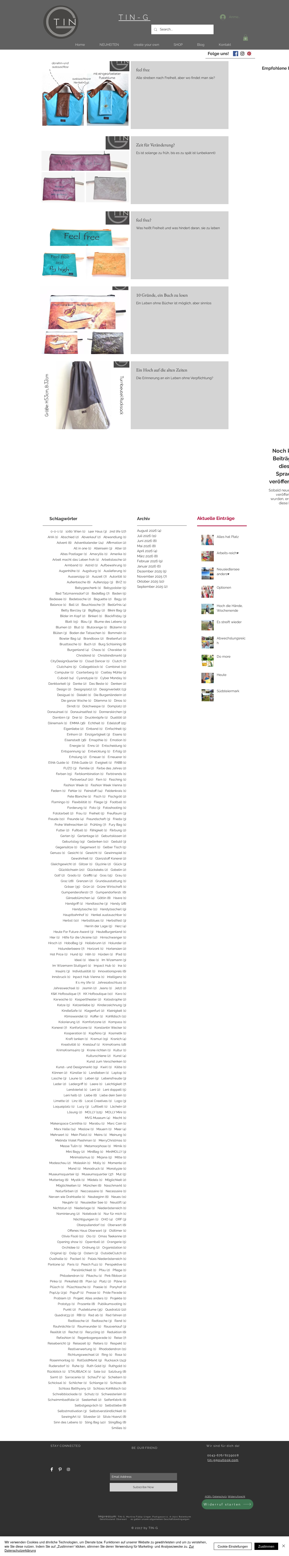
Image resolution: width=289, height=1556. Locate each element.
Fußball (79, 830)
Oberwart (117, 1225)
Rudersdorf (59, 1366)
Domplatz (116, 706)
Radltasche (78, 1321)
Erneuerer (117, 757)
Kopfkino (97, 1033)
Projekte (118, 1298)
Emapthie (98, 740)
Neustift (118, 1202)
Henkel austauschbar (108, 915)
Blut (79, 627)
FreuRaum (116, 813)
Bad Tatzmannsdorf (72, 593)
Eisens (119, 734)
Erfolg (119, 751)
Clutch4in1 (67, 667)
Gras (106, 875)
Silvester (91, 1416)
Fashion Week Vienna (108, 785)
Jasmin (89, 988)
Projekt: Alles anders (90, 1298)
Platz (105, 1281)
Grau (120, 875)
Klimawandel (76, 1016)
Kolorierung (69, 1022)
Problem (62, 1298)
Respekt (118, 1343)
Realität (58, 1332)
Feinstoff (93, 791)
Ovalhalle (58, 1259)
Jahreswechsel (66, 988)
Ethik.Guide (82, 762)
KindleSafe (72, 1010)
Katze (63, 1005)
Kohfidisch (116, 1016)
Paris (73, 1264)
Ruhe (78, 1366)
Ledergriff (78, 1084)
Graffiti (90, 875)
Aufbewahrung (113, 565)
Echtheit (96, 723)
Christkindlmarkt (112, 655)
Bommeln (117, 633)
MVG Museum (97, 1118)
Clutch (119, 661)
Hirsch (55, 943)
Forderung (77, 807)
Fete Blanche (79, 796)
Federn (58, 791)
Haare (119, 898)
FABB (120, 762)
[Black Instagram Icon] (242, 53)
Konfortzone (81, 1027)
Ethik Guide (58, 762)
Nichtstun (62, 1208)
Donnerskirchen (112, 712)
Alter (120, 548)
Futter (62, 830)
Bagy (120, 599)
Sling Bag (95, 1422)
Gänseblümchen (80, 898)
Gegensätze (66, 847)
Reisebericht (59, 1343)
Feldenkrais (115, 791)
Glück (120, 864)
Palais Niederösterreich (107, 1259)
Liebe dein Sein (113, 1095)
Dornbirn (61, 717)
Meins (100, 1134)
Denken (118, 683)
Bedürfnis (117, 604)
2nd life (118, 531)
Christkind (85, 655)
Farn (101, 779)
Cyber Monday (113, 678)
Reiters (100, 1343)
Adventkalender (89, 542)
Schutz (91, 1394)
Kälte (120, 1067)
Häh (90, 954)
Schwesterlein (113, 1394)
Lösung (74, 1112)
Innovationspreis (112, 971)
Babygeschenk (88, 588)
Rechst (75, 1332)
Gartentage (87, 836)
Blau (86, 621)
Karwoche (63, 999)
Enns (93, 745)
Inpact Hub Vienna (88, 977)
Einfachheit (115, 729)
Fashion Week (76, 785)
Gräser (72, 886)
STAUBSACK (79, 1371)
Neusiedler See (94, 1202)
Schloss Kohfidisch (109, 1388)
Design (64, 689)
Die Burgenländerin (110, 695)
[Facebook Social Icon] (235, 53)
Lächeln (118, 1106)
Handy (118, 903)
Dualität (118, 717)
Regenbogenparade (94, 1337)
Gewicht (94, 853)
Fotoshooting (114, 807)
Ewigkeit (103, 762)
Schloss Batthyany (75, 1388)
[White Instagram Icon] (68, 1469)
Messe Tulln (71, 1146)
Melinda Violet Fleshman (75, 1140)
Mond (74, 1168)
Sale (100, 1371)
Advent (64, 542)
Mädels (94, 1180)
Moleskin (81, 1163)
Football (118, 802)
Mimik (120, 1146)
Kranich (118, 1039)
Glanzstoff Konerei (110, 858)
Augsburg (91, 571)
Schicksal (57, 1383)
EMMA (77, 723)
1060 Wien (75, 531)
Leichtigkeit (115, 1084)
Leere (96, 1084)
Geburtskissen (113, 836)
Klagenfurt (94, 1010)
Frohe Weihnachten (71, 824)
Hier (55, 937)
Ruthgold (117, 1366)
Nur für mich (115, 1213)
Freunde (75, 819)
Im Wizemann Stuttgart (71, 965)
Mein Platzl (81, 1134)
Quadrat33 (64, 1315)
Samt (56, 1377)
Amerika (118, 554)
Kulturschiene (98, 1056)
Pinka (56, 1281)
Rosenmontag (62, 1360)
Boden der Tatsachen (87, 633)
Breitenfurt (116, 638)
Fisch (99, 796)
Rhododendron (112, 1349)
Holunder (117, 943)
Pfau (104, 1270)
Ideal (80, 960)
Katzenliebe (84, 1005)
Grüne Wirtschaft (111, 886)
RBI (81, 1315)
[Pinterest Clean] (60, 1469)
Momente (117, 1163)
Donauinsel (57, 712)
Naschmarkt (115, 1185)
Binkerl (95, 616)
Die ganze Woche (76, 700)
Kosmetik (117, 1033)
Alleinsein (103, 548)
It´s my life (85, 982)
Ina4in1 (63, 971)
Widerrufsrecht (236, 1496)
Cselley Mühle (113, 672)
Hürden (105, 954)
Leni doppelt (114, 1089)
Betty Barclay (73, 610)
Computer (64, 672)
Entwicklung (99, 751)
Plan (91, 1281)
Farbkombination (89, 774)
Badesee (57, 599)
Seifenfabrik (115, 1400)
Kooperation (75, 1033)
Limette (61, 1101)
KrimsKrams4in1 (70, 1050)
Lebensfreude (113, 1078)
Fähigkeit (98, 830)
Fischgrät (117, 796)
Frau (81, 813)
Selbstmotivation (72, 1411)
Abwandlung (114, 537)
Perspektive (115, 1264)
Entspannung (73, 751)
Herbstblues (93, 920)
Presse (93, 1292)
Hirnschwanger (113, 937)
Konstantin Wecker (110, 1027)
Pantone (56, 1264)
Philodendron (72, 1275)
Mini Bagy (75, 1151)
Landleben (99, 1072)
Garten (67, 836)
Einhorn (74, 734)
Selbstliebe (115, 1405)
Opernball (94, 1242)
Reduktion (116, 1332)
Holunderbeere (71, 948)
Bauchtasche (93, 604)
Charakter (117, 650)
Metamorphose (97, 1146)
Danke (79, 683)
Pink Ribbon (115, 1275)
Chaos (98, 650)
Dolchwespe (93, 706)
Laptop (119, 1072)
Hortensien (116, 948)
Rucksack (115, 1360)
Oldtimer (117, 1230)
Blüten (60, 633)
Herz (120, 926)
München (92, 1185)
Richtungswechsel (83, 1354)
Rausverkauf (115, 1326)
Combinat (116, 667)
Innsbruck (61, 977)
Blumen (63, 627)
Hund (76, 954)
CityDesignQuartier (66, 661)
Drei (77, 717)
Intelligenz (116, 977)
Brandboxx (94, 638)
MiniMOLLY (116, 1151)
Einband (94, 729)
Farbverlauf (81, 779)
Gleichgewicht (63, 864)
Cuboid (65, 678)
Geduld (118, 841)
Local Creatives (98, 1101)
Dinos (120, 700)
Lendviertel (77, 1089)
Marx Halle (65, 1129)
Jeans (105, 988)
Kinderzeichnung (111, 1005)
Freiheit (96, 813)
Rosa (120, 1354)
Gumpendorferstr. (111, 892)
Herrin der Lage (98, 926)
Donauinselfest (83, 712)
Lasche (58, 1078)
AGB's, (208, 1496)
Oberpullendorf (91, 1225)
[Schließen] (283, 1546)
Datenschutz (219, 1496)
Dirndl (73, 706)
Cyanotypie (87, 678)
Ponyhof (118, 1287)
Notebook (91, 1213)
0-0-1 (57, 531)
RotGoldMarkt (89, 1360)
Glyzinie (103, 864)
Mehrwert (59, 1134)
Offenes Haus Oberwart (87, 1230)
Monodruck (93, 1168)
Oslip (75, 1253)
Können (59, 1072)
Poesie (100, 1287)
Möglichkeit (115, 1180)
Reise (120, 1337)
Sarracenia (75, 1377)
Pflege (119, 1270)
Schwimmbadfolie (63, 1400)
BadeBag (101, 593)
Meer (120, 1129)
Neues (118, 1197)
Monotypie (116, 1168)
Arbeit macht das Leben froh (75, 559)
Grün (88, 886)
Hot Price (59, 954)
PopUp (58, 1292)
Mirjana (104, 1157)
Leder (59, 1084)
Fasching (117, 779)
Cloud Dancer (97, 661)
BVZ (121, 582)
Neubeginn (98, 1197)
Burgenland (78, 650)
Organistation (114, 1247)
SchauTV (96, 1377)
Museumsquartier (97, 1174)
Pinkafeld (74, 1281)
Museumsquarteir (64, 1174)
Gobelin (118, 869)
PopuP (77, 1292)
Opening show (69, 1242)
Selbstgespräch (88, 1405)
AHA (53, 537)
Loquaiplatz (64, 1106)
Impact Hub (104, 965)
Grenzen (84, 881)
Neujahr (70, 1202)
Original (58, 1253)
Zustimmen (266, 1546)
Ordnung (91, 1247)
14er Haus (97, 531)
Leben (92, 1078)
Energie (77, 745)
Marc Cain (116, 1123)
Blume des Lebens (110, 621)
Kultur (119, 1050)
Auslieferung (115, 571)
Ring (107, 1354)
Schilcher (78, 1383)
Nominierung (68, 1213)
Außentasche (79, 582)
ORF (121, 1219)
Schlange (98, 1383)
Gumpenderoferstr (77, 892)
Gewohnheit (82, 858)
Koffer (96, 1016)
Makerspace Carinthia (68, 1123)
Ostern (91, 1253)
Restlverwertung (82, 1349)
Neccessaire (92, 1191)
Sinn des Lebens (68, 1422)
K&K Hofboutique (66, 994)
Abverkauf (91, 537)
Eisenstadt (75, 740)
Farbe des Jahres (111, 768)
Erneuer (97, 757)
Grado (74, 875)
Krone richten (99, 1050)
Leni (95, 1089)
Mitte (120, 1157)
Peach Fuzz (91, 1264)
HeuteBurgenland (111, 932)
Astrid (91, 565)
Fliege (100, 802)
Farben (64, 774)
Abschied (70, 537)
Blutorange (97, 627)
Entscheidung (114, 745)
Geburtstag (73, 841)
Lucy (83, 1106)
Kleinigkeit (116, 1010)
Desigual (65, 695)
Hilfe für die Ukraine (79, 937)
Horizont (95, 948)
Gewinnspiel (115, 853)
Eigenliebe (74, 729)
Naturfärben (67, 1191)
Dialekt (84, 695)
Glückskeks (97, 869)
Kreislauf (91, 1044)
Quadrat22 (115, 1309)
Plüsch (57, 1287)
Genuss (57, 853)
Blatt (71, 621)
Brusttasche (70, 644)
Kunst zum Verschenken (106, 1061)
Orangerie (116, 1242)
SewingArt (71, 1416)
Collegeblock (91, 667)
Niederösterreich (112, 1208)
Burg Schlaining (112, 644)
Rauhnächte (64, 1326)
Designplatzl (85, 689)
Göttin (104, 898)
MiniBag (95, 1151)
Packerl (77, 1259)
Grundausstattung (111, 881)
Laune (75, 1078)
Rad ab (95, 1315)
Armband (73, 565)
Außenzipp (103, 582)
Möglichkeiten (68, 1185)
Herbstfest (116, 920)
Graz (67, 881)
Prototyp (66, 1304)
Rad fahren (116, 1315)
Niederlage (84, 1208)
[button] (109, 45)
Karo (120, 994)
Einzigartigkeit (97, 734)
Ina (122, 965)
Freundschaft (98, 819)
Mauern (104, 1129)
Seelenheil (91, 1400)
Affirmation (116, 542)
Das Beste (98, 683)
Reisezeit (82, 1343)
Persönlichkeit (84, 1270)
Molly (99, 1163)
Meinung (118, 1134)
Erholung (78, 757)
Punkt (69, 1309)
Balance (58, 604)
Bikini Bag (117, 610)
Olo (91, 1236)
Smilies (119, 1428)
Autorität (118, 576)
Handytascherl (113, 909)
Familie (86, 768)
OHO (107, 1219)
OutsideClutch (113, 1253)
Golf (59, 875)
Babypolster (115, 588)
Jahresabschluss (112, 982)
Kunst (119, 1056)
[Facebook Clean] (52, 1469)
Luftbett (99, 1106)
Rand (120, 1321)
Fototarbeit (63, 813)
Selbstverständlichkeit (107, 1411)
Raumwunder (89, 1326)
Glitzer (85, 864)
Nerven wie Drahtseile (67, 1197)
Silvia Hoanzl (114, 1416)
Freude (56, 819)
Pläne (120, 1281)
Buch (90, 644)
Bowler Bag (70, 638)
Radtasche (102, 1321)
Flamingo (60, 802)
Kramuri (99, 1039)
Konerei (59, 1027)
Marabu (97, 1123)
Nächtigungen (85, 1219)
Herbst (71, 920)
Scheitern (117, 1377)
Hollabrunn (95, 943)
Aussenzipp (78, 576)
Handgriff (74, 903)
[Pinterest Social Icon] (249, 53)
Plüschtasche (79, 1287)
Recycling (94, 1332)
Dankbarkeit (59, 683)
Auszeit (99, 576)
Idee (94, 960)
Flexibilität (81, 802)
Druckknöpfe (96, 717)
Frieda (119, 819)
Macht (119, 1118)
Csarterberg (87, 672)
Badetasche (80, 599)
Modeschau (60, 1163)
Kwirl (106, 1067)
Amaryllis (98, 554)
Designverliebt (112, 689)
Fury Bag (117, 824)
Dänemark (57, 723)
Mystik (78, 1180)
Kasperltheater (88, 999)
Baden (119, 593)
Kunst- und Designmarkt (77, 1067)
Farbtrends (116, 774)
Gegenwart (90, 847)
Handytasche (84, 909)
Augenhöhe (69, 571)
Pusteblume (91, 1309)
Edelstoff (116, 723)
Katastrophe (115, 999)
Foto (94, 807)
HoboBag (73, 943)
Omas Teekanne (112, 1236)
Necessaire (116, 1191)
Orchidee (70, 1247)
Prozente (86, 1304)
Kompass (117, 1022)
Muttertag (58, 1180)
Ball (74, 604)
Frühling (98, 824)
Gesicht (75, 853)
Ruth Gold (96, 1366)
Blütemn (118, 627)
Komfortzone (94, 1022)
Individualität (83, 971)
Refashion (65, 1337)
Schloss (118, 1383)
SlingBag (117, 1422)
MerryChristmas (112, 1140)
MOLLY (94, 1112)
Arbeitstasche (114, 559)
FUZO (70, 768)
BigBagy (96, 610)
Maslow (86, 1129)
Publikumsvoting (112, 1304)
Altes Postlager (73, 554)
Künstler (78, 1072)
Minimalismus (82, 1157)
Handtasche (97, 903)
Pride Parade (114, 1292)
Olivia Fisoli (73, 1236)
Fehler (75, 791)
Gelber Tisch (114, 847)
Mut (121, 1174)
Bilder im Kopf (72, 616)
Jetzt (120, 988)
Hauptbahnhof (75, 915)
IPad (121, 954)
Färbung (118, 830)
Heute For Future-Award (73, 932)
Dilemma (102, 700)
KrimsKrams (114, 1044)
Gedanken (97, 841)
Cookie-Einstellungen (233, 1546)
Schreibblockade (67, 1394)
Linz (77, 1101)
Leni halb (73, 1095)
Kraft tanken (77, 1039)
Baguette (103, 599)
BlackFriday (115, 616)
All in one (82, 548)
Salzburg (117, 1371)
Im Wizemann (114, 960)
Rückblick (56, 1371)
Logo (120, 1101)
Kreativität (70, 1044)
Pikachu (94, 1275)
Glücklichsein (71, 869)
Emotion (118, 740)
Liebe (90, 1095)
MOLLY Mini (115, 1112)
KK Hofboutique (98, 994)
